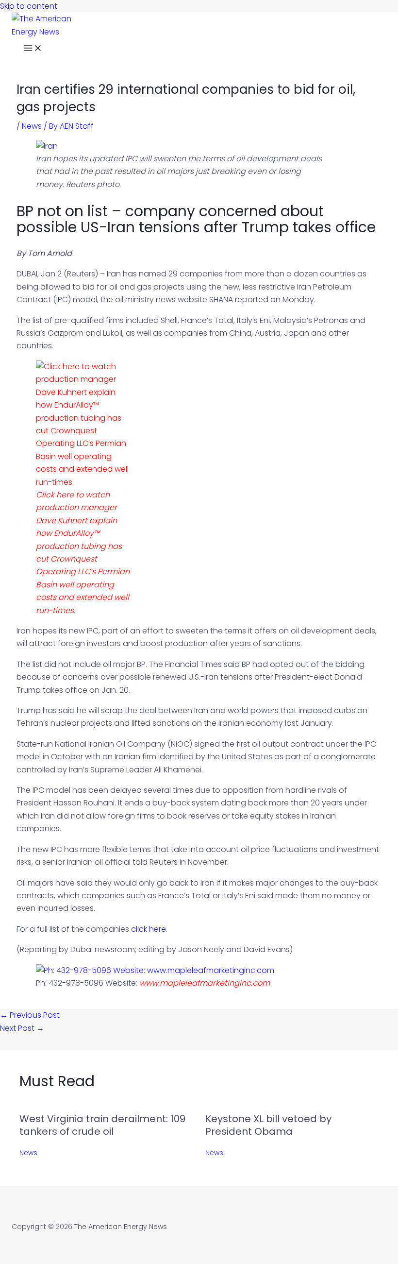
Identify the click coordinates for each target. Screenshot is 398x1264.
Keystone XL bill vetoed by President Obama (268, 1125)
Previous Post (30, 1015)
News (32, 126)
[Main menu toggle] (33, 49)
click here (148, 929)
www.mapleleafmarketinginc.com (204, 983)
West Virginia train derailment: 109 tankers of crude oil (102, 1125)
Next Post (22, 1028)
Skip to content (28, 6)
